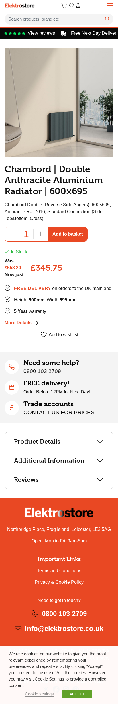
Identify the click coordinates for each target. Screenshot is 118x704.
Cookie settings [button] (39, 694)
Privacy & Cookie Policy (59, 582)
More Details (18, 322)
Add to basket (67, 234)
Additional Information (49, 460)
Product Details (37, 441)
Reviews (26, 479)
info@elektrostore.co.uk (64, 628)
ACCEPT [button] (77, 694)
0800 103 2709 (42, 371)
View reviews (38, 33)
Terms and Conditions (59, 570)
